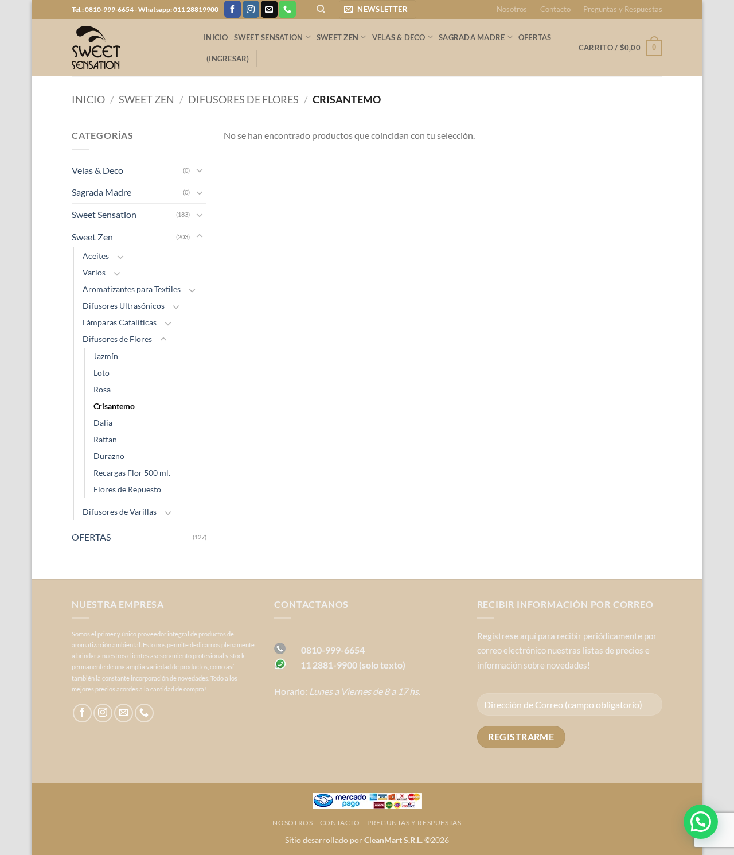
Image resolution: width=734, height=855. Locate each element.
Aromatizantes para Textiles (132, 289)
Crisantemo (114, 406)
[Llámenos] (287, 9)
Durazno (108, 456)
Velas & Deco (398, 37)
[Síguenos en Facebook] (232, 9)
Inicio (216, 37)
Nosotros (512, 9)
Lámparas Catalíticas (120, 322)
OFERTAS (535, 37)
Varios (94, 272)
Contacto (555, 9)
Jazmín (105, 356)
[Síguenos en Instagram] (251, 9)
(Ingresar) (227, 58)
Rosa (102, 389)
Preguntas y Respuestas (622, 9)
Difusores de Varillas (120, 511)
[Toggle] (199, 170)
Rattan (105, 439)
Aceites (96, 256)
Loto (101, 373)
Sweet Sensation (268, 37)
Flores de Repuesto (127, 489)
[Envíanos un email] (269, 9)
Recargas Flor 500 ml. (131, 472)
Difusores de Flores (243, 99)
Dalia (102, 423)
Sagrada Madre (472, 37)
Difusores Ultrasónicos (124, 305)
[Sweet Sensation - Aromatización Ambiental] (129, 47)
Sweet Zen (337, 37)
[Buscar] (321, 9)
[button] (377, 9)
